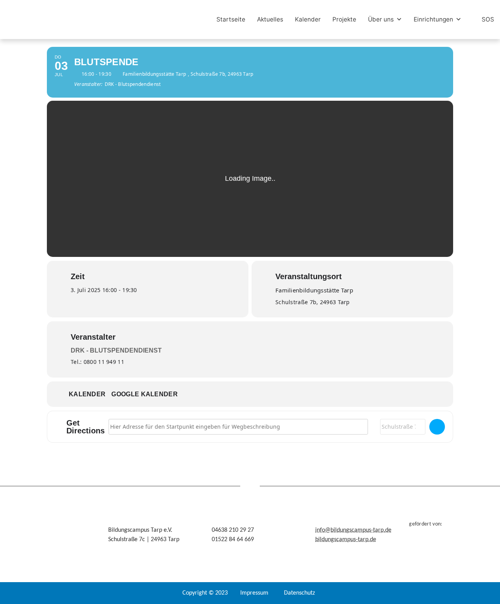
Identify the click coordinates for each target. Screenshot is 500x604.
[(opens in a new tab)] (133, 20)
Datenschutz (299, 593)
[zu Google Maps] (437, 427)
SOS (488, 19)
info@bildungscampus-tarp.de (353, 530)
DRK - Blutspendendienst (116, 350)
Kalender (308, 19)
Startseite (230, 19)
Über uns (381, 19)
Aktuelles (270, 19)
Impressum (254, 593)
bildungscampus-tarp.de (345, 539)
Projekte (344, 19)
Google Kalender (144, 394)
